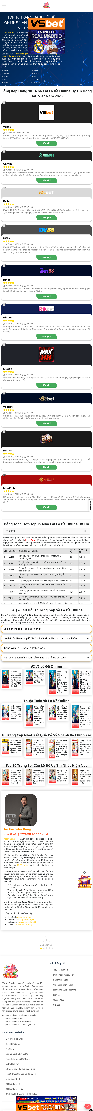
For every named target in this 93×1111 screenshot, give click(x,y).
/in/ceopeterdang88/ (25, 924)
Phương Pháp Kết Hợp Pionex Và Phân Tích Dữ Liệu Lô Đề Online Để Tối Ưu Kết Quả (16, 679)
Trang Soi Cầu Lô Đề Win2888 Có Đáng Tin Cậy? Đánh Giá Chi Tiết (62, 776)
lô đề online (23, 865)
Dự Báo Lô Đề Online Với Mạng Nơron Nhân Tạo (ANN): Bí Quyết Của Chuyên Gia (62, 712)
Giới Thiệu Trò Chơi (14, 1039)
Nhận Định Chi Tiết (14, 1079)
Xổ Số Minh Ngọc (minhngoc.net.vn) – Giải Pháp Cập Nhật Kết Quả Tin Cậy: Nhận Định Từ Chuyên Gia (61, 749)
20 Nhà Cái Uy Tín (14, 1084)
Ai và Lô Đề (11, 1049)
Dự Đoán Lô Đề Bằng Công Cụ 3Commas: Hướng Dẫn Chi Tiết (39, 677)
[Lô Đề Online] (46, 4)
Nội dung (9, 530)
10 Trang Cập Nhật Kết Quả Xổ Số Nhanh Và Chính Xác (46, 735)
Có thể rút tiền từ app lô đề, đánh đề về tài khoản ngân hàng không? (41, 638)
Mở (87, 1106)
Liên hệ (56, 995)
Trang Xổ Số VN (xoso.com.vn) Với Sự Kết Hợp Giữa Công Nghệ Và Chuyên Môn (85, 748)
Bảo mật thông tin (60, 980)
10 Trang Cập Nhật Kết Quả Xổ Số (20, 1069)
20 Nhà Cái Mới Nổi (14, 1089)
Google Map (58, 1000)
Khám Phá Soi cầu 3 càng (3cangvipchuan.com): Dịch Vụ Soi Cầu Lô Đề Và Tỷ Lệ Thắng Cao (38, 777)
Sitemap (56, 1005)
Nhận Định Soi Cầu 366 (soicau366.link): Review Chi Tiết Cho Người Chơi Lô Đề (85, 777)
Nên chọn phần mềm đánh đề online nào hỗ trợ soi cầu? (35, 657)
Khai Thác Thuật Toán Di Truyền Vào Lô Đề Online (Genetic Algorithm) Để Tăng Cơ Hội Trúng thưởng (39, 715)
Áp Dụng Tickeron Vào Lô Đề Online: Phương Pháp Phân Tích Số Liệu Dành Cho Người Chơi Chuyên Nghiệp (85, 682)
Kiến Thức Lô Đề (13, 1044)
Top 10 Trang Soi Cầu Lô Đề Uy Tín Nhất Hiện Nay (46, 765)
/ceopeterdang (24, 917)
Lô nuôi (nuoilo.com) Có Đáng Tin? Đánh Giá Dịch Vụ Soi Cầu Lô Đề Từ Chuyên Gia (16, 777)
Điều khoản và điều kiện (63, 975)
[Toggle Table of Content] (84, 531)
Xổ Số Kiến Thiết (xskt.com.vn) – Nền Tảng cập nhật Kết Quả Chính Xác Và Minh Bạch (38, 748)
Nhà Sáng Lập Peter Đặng (64, 990)
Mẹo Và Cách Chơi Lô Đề (17, 1054)
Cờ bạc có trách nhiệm (63, 985)
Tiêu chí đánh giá (60, 970)
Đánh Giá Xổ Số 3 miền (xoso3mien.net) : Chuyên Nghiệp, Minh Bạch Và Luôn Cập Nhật (15, 747)
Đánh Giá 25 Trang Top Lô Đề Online (21, 1094)
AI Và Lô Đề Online (46, 666)
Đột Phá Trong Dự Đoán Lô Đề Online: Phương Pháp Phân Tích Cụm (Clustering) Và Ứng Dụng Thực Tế (85, 716)
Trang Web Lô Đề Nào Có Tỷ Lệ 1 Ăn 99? (25, 648)
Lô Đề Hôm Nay (12, 1064)
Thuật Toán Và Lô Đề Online (46, 700)
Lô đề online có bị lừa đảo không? (22, 628)
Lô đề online (8, 32)
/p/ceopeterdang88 (27, 922)
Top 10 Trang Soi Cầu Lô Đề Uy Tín (21, 1074)
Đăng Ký (47, 143)
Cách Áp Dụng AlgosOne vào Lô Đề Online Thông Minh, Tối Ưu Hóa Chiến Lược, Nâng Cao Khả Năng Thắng (62, 682)
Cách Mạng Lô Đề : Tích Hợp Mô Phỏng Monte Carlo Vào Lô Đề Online (16, 712)
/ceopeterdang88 (26, 919)
